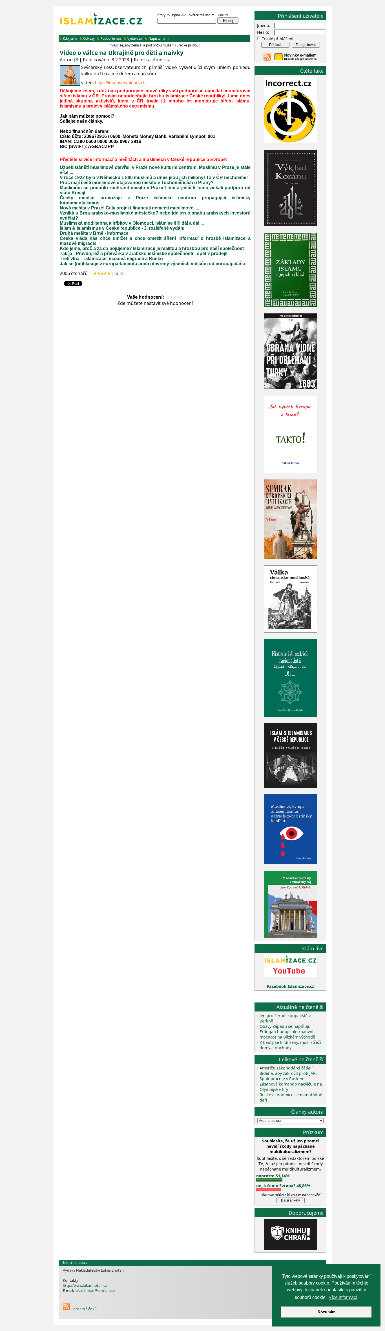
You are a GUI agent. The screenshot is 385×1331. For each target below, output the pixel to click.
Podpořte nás (111, 38)
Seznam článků (84, 1308)
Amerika (162, 60)
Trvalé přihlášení (277, 38)
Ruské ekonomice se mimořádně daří (291, 1097)
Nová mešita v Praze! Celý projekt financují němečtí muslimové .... (129, 208)
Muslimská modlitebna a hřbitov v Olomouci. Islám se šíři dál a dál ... (132, 223)
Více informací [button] (343, 1297)
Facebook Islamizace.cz (290, 986)
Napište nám (159, 38)
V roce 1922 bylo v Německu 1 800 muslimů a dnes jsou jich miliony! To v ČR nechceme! (154, 177)
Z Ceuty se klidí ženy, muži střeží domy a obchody (290, 1045)
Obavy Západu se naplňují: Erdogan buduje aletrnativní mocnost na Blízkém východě (287, 1032)
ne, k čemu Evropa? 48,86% (283, 1185)
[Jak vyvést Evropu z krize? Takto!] (290, 472)
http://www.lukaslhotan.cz (85, 1285)
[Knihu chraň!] (290, 1248)
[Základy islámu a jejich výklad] (290, 306)
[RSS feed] (267, 59)
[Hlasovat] (269, 1180)
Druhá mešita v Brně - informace (94, 233)
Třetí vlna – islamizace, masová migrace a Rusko (111, 258)
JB (76, 60)
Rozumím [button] (326, 1312)
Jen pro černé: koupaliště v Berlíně (285, 1018)
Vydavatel (135, 38)
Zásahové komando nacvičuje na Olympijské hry (291, 1086)
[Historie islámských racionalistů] (290, 715)
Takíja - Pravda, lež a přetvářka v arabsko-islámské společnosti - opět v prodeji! (143, 253)
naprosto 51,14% (272, 1175)
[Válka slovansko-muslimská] (290, 631)
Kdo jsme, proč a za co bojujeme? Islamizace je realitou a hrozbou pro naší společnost (152, 248)
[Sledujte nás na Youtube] (290, 975)
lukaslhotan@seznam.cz (95, 1290)
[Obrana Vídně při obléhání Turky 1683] (290, 387)
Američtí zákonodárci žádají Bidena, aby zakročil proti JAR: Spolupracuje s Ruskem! (288, 1073)
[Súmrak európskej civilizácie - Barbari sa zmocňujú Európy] (290, 557)
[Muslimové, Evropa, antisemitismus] (290, 862)
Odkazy (89, 38)
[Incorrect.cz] (290, 141)
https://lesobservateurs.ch (120, 82)
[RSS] (66, 1308)
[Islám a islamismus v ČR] (290, 786)
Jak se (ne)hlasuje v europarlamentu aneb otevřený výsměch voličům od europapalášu (152, 263)
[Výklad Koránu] (290, 224)
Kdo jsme (70, 38)
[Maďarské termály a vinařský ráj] (290, 936)
